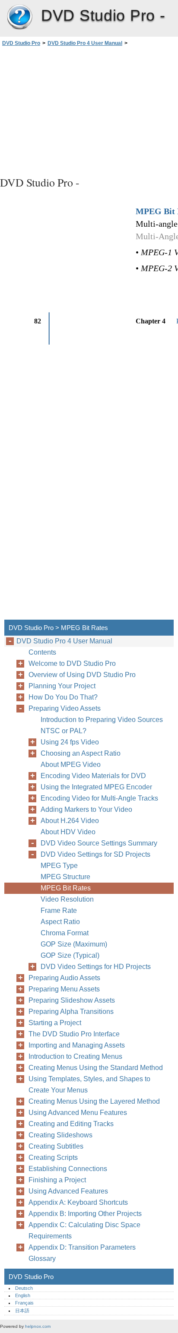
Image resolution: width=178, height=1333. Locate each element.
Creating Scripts (53, 1157)
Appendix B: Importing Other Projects (85, 1213)
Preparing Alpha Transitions (71, 1011)
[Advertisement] (89, 110)
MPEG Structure (65, 876)
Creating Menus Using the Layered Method (94, 1101)
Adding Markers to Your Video (86, 809)
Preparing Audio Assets (64, 978)
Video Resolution (67, 899)
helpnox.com (38, 1326)
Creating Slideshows (60, 1135)
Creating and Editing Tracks (71, 1123)
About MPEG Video (71, 764)
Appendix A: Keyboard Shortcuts (78, 1202)
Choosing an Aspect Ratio (81, 753)
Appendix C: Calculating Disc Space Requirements (84, 1230)
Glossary (42, 1258)
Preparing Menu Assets (64, 989)
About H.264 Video (70, 820)
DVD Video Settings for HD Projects (96, 966)
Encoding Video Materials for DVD (93, 775)
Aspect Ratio (60, 921)
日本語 (22, 1310)
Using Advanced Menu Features (78, 1112)
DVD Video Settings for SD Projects (95, 854)
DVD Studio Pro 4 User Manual (85, 43)
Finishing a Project (57, 1180)
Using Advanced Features (68, 1191)
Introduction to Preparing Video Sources (102, 719)
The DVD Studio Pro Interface (74, 1034)
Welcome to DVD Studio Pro (72, 663)
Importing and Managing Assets (77, 1045)
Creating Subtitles (56, 1146)
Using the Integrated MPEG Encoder (96, 787)
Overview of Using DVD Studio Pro (82, 674)
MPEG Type (59, 865)
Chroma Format (65, 933)
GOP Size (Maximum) (74, 944)
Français (24, 1302)
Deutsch (24, 1288)
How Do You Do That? (63, 697)
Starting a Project (55, 1022)
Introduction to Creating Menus (75, 1056)
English (22, 1295)
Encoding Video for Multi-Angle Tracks (99, 798)
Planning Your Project (62, 686)
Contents (42, 652)
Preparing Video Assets (65, 708)
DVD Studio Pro (19, 17)
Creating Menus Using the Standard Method (96, 1067)
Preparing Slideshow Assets (72, 1000)
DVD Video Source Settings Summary (99, 843)
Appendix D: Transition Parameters (82, 1247)
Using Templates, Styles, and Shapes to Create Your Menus (89, 1084)
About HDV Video (68, 832)
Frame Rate (59, 910)
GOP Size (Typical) (70, 955)
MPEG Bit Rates (66, 888)
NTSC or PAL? (63, 731)
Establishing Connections (68, 1168)
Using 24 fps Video (70, 742)
